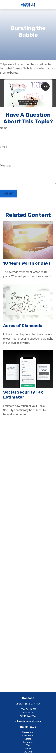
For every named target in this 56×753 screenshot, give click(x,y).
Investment (28, 735)
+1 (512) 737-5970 (31, 703)
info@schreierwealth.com (28, 721)
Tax (28, 745)
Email (3, 146)
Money (28, 748)
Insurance (28, 742)
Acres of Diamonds (22, 325)
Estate (28, 739)
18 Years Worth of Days (27, 263)
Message (6, 165)
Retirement (28, 732)
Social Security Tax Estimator (23, 395)
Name (3, 128)
